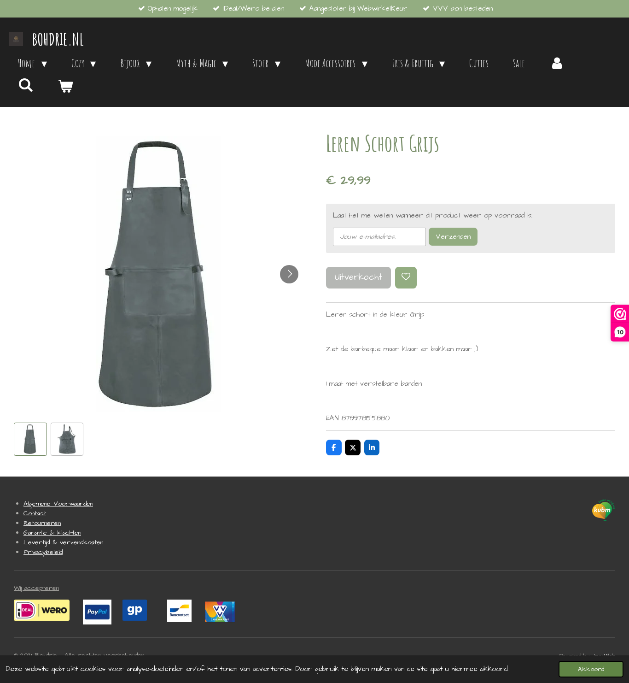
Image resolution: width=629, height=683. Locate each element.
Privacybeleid (43, 552)
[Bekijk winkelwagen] (65, 86)
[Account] (557, 63)
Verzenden (453, 236)
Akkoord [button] (591, 669)
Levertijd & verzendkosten (63, 542)
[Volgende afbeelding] (289, 274)
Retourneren (42, 523)
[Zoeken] (25, 85)
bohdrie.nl (58, 39)
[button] (30, 439)
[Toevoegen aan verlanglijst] (406, 278)
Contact (34, 513)
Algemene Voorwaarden (58, 503)
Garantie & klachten (52, 532)
